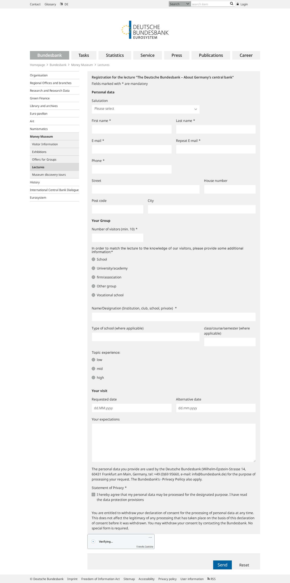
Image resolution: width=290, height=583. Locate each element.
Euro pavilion (38, 113)
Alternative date (188, 399)
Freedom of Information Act (100, 579)
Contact (35, 4)
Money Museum (82, 65)
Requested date (104, 399)
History (35, 182)
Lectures (104, 65)
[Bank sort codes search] (231, 3)
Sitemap (129, 579)
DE (66, 4)
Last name (185, 120)
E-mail (98, 140)
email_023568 (102, 73)
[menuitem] (49, 55)
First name (101, 120)
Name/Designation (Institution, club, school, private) (134, 308)
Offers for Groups (44, 159)
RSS (213, 579)
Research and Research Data (50, 90)
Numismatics (39, 129)
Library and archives (44, 106)
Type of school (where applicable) (118, 328)
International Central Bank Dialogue (54, 190)
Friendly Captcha (145, 546)
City (151, 200)
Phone (98, 160)
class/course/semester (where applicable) (227, 331)
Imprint (72, 579)
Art (32, 121)
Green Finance (40, 98)
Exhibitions (39, 152)
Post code (99, 200)
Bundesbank (58, 65)
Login (244, 4)
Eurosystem (38, 197)
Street (96, 180)
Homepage (37, 65)
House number (215, 180)
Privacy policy (167, 579)
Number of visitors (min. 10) (115, 229)
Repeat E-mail (188, 140)
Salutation (100, 100)
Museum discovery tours (49, 174)
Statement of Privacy (109, 487)
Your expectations (106, 419)
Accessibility (147, 579)
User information (192, 579)
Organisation (39, 75)
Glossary (50, 4)
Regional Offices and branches (51, 83)
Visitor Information (45, 144)
